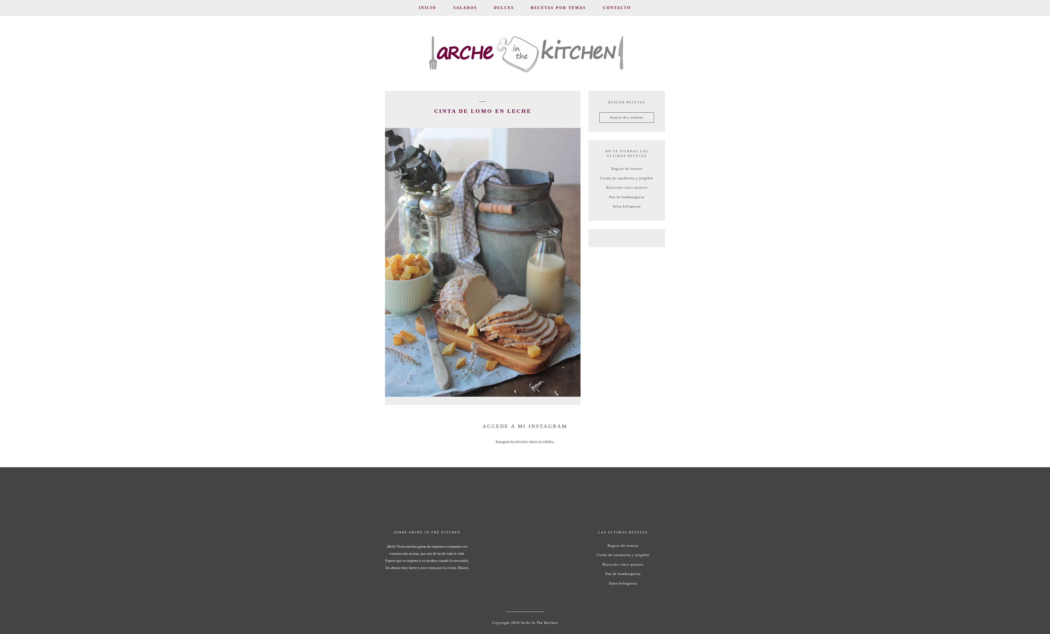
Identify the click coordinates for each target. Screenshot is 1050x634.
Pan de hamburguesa (626, 197)
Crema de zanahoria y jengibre (626, 178)
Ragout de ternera (626, 168)
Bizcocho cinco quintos (627, 187)
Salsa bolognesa (627, 206)
